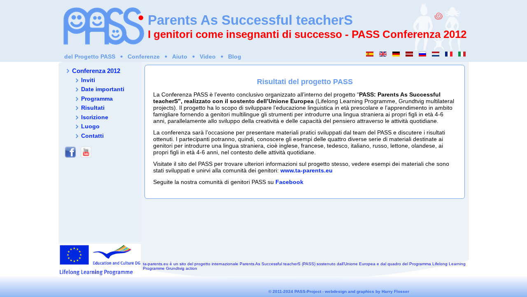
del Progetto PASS (89, 56)
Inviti (88, 80)
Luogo (90, 126)
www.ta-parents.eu (306, 170)
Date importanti (102, 89)
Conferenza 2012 (96, 70)
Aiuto (179, 56)
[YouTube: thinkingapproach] (86, 158)
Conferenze (144, 56)
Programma (97, 98)
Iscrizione (94, 117)
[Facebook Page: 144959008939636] (70, 158)
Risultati (93, 107)
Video (208, 56)
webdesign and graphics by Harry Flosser (367, 291)
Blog (234, 56)
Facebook (289, 182)
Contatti (92, 135)
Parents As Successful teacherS (250, 20)
